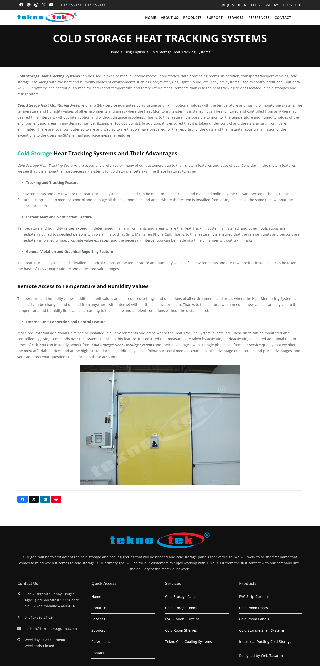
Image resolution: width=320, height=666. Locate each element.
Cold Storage (35, 153)
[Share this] (23, 499)
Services (98, 619)
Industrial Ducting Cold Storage (265, 641)
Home (96, 596)
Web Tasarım (272, 655)
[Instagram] (36, 5)
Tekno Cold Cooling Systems (188, 641)
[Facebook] (21, 5)
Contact (98, 652)
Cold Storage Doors (181, 607)
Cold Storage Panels (181, 596)
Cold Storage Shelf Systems (262, 630)
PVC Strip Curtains (254, 596)
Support (98, 630)
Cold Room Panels (254, 619)
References (101, 641)
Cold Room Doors (253, 607)
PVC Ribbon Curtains (182, 619)
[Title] (28, 5)
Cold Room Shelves (181, 630)
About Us (99, 607)
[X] (44, 5)
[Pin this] (56, 499)
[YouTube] (51, 5)
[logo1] (48, 17)
